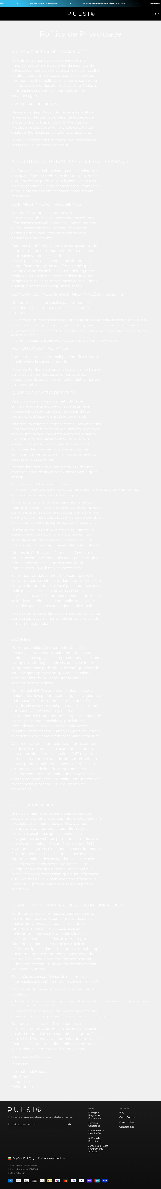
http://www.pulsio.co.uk (32, 218)
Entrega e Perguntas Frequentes (94, 1116)
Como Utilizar (127, 1122)
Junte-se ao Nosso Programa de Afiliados (98, 1149)
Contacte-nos (126, 1127)
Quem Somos (127, 1117)
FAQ (121, 1113)
